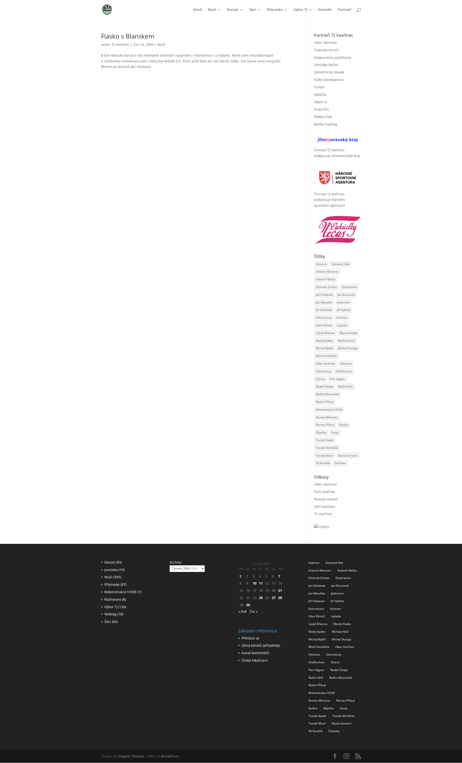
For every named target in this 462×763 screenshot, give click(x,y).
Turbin (319, 87)
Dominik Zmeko (326, 287)
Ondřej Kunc (344, 371)
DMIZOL (320, 94)
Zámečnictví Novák (329, 72)
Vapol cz (320, 101)
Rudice (343, 425)
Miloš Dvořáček (326, 356)
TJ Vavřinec (120, 44)
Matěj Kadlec (324, 341)
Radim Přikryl (325, 402)
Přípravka (274, 10)
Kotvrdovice (324, 318)
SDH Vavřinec (324, 506)
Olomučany (323, 371)
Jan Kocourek (346, 295)
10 (255, 583)
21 (280, 590)
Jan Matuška (324, 302)
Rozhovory (112, 599)
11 (261, 583)
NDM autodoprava (329, 79)
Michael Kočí (346, 341)
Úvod (197, 10)
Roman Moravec (327, 417)
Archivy (175, 562)
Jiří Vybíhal (344, 310)
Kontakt (325, 10)
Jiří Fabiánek (324, 310)
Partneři (344, 10)
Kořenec (341, 318)
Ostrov (320, 379)
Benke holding (325, 124)
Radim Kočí (345, 386)
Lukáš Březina (325, 333)
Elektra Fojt (323, 116)
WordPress (170, 756)
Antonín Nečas (325, 279)
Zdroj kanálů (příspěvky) (261, 645)
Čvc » (254, 611)
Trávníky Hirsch (326, 50)
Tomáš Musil (324, 456)
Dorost (232, 10)
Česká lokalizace (255, 660)
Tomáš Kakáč (325, 440)
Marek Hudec (349, 333)
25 (261, 597)
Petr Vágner (338, 379)
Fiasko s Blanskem (127, 36)
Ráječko (321, 432)
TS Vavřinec (323, 514)
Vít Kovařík (323, 463)
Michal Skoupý (347, 348)
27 (274, 597)
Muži (212, 10)
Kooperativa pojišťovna (332, 57)
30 (248, 605)
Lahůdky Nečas (326, 64)
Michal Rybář (324, 348)
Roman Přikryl (325, 425)
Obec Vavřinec (325, 42)
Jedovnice (343, 302)
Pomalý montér (326, 499)
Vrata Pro (321, 109)
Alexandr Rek (340, 264)
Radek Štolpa (324, 386)
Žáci (252, 10)
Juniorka (111, 569)
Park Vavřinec (325, 491)
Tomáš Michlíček (327, 448)
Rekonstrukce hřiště (329, 410)
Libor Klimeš (324, 325)
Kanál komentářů (255, 653)
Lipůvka (342, 325)
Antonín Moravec (327, 272)
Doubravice (349, 287)
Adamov (321, 264)
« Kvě (242, 611)
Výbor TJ (300, 10)
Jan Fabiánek (324, 295)
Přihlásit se (250, 638)
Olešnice (346, 364)
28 (280, 597)
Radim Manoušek (327, 394)
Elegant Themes (131, 756)
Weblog (110, 614)
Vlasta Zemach (348, 456)
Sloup (335, 432)
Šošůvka (340, 463)
